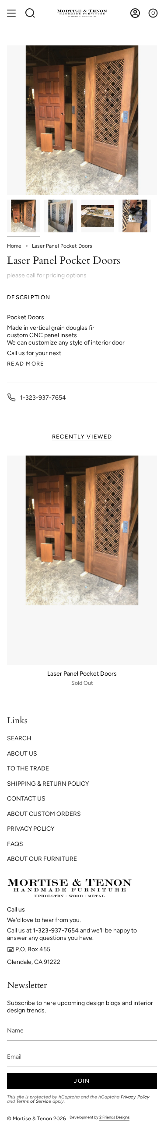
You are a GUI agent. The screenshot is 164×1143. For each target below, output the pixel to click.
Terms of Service (33, 1101)
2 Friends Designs (114, 1117)
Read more (26, 363)
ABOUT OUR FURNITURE (42, 859)
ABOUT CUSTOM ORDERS (44, 814)
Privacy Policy (135, 1097)
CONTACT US (26, 798)
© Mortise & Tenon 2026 (36, 1118)
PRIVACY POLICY (30, 828)
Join (82, 1080)
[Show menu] (11, 13)
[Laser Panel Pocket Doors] (82, 560)
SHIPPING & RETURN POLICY (48, 783)
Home (14, 246)
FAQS (15, 844)
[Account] (135, 13)
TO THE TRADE (28, 768)
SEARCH (19, 738)
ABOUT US (22, 753)
